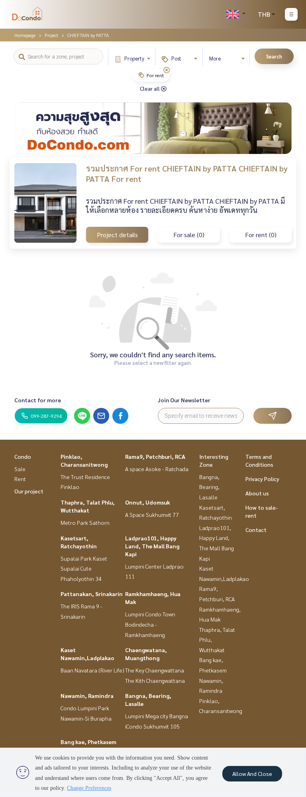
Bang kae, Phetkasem (88, 741)
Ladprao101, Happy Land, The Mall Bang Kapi (152, 545)
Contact (256, 529)
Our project (28, 491)
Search (274, 56)
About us (257, 493)
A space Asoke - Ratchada (156, 468)
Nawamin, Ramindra (87, 695)
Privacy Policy (262, 478)
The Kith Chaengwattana (155, 680)
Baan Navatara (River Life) (92, 670)
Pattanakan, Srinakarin (92, 593)
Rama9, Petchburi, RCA (155, 456)
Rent (20, 478)
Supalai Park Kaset (84, 558)
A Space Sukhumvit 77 (152, 514)
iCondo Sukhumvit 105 (152, 726)
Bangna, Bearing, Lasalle (209, 487)
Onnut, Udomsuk (147, 502)
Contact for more (37, 399)
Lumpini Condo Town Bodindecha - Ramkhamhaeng (150, 624)
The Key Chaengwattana (154, 670)
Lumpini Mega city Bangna (156, 715)
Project (51, 35)
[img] (166, 70)
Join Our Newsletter (184, 399)
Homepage (24, 35)
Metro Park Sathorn (85, 522)
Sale (20, 468)
